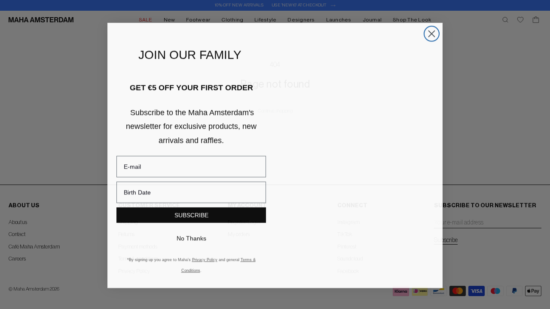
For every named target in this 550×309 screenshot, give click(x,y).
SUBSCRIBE (191, 220)
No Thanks (191, 243)
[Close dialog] (431, 37)
